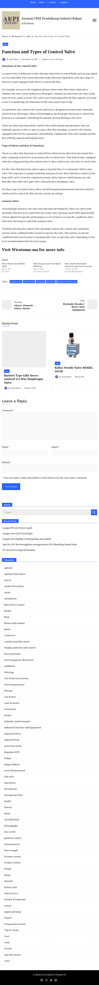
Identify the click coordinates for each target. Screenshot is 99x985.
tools (7, 942)
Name (6, 446)
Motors (8, 807)
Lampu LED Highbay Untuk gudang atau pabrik (27, 538)
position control (12, 837)
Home (33, 2)
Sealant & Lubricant (14, 899)
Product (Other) (12, 862)
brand (7, 629)
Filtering (9, 672)
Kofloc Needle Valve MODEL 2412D (74, 369)
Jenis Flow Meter (13, 745)
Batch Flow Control (14, 604)
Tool (6, 936)
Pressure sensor (12, 856)
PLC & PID (9, 831)
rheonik (8, 880)
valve (5, 44)
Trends (8, 948)
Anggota (64, 2)
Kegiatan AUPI (11, 752)
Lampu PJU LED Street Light (17, 527)
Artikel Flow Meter (14, 586)
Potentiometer (12, 844)
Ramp (7, 874)
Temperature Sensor (15, 924)
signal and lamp (12, 911)
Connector (9, 635)
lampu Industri (12, 764)
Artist (7, 592)
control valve (29, 281)
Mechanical (10, 788)
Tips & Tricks (11, 930)
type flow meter (12, 954)
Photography (11, 825)
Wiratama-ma (25, 249)
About (41, 2)
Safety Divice (11, 893)
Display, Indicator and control (19, 647)
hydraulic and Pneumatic (17, 721)
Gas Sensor (10, 696)
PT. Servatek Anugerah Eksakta (19, 549)
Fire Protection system (16, 678)
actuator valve (16, 281)
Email (55, 446)
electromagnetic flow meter (19, 659)
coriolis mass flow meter (17, 641)
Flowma (8, 690)
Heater (7, 715)
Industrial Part (11, 739)
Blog (6, 616)
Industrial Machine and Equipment (22, 727)
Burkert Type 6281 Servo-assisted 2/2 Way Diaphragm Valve (23, 378)
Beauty (7, 610)
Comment (8, 410)
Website (6, 462)
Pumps (7, 868)
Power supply (11, 850)
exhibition (9, 666)
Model (7, 801)
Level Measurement (14, 770)
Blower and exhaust (14, 623)
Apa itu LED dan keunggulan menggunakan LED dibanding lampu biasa (40, 544)
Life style (9, 776)
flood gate (40, 281)
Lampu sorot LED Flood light (18, 533)
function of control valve (67, 281)
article (7, 580)
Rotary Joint (10, 887)
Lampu (7, 758)
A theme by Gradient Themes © (49, 974)
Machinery (10, 782)
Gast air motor (11, 702)
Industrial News (12, 733)
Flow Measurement (14, 684)
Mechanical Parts (13, 795)
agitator (8, 567)
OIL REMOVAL (11, 819)
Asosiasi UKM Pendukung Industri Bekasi (51, 18)
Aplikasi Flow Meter (14, 574)
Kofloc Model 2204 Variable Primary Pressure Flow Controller (78, 264)
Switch (7, 917)
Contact (52, 2)
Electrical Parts (12, 653)
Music (7, 813)
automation (10, 598)
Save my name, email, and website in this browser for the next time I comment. (45, 477)
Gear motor (10, 709)
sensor (7, 905)
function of (50, 281)
